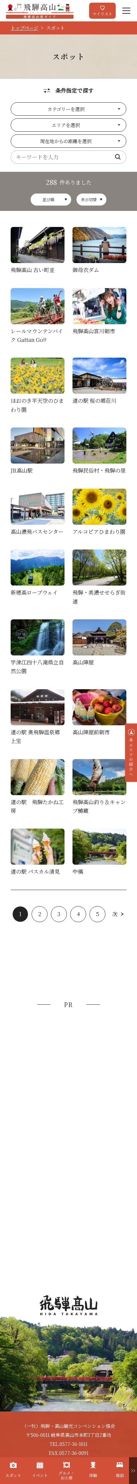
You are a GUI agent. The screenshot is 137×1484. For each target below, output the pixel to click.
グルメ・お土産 (66, 1475)
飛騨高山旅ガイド (39, 11)
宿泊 (120, 1475)
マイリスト (102, 13)
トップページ (24, 27)
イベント (40, 1475)
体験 (93, 1475)
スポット (13, 1475)
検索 (118, 157)
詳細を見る (38, 252)
